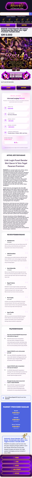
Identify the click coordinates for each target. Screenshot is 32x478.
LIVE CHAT (17, 473)
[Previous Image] (1, 53)
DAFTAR (24, 25)
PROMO (17, 457)
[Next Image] (31, 53)
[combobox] (14, 13)
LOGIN (8, 25)
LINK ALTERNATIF (17, 469)
